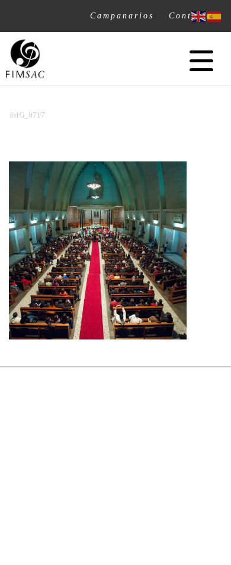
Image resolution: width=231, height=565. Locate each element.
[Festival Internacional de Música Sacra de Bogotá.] (25, 58)
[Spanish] (214, 15)
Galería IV (116, 138)
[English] (199, 15)
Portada (72, 138)
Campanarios (122, 15)
